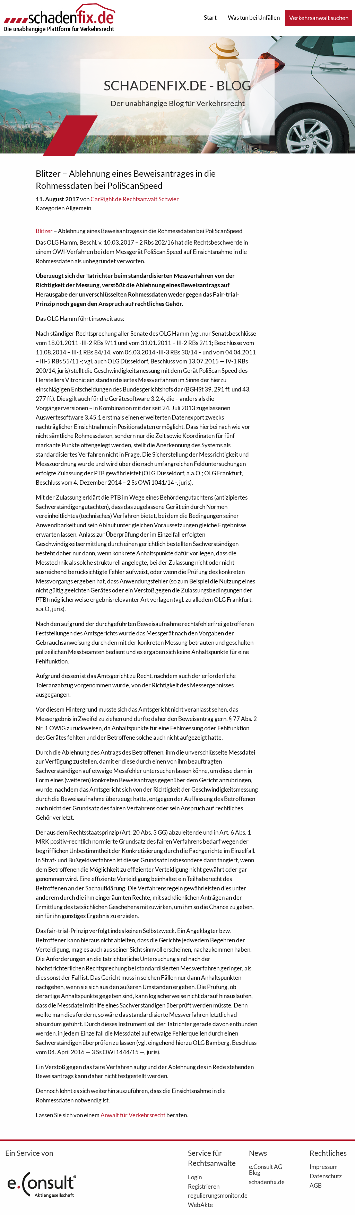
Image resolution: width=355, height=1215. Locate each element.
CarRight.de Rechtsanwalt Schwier (134, 199)
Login (195, 1176)
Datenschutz (326, 1175)
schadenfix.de (267, 1181)
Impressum (324, 1166)
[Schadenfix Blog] (59, 17)
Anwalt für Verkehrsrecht (133, 1115)
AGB (316, 1185)
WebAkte (200, 1204)
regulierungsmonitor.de (208, 1195)
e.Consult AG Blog (265, 1169)
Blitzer (44, 231)
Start (210, 17)
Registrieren (203, 1186)
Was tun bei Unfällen (254, 17)
